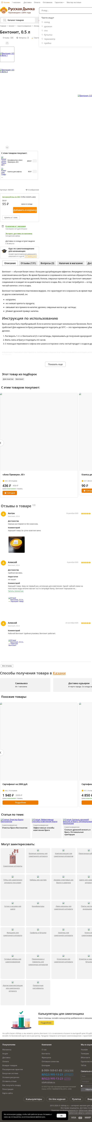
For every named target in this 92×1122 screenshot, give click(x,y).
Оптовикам (47, 2)
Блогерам (46, 1065)
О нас (44, 1049)
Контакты (46, 1053)
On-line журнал (57, 1099)
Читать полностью (15, 591)
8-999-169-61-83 (52, 1070)
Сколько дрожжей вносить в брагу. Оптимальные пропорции (77, 832)
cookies (19, 1114)
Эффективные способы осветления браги (43, 829)
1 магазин (16, 2)
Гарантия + (59, 2)
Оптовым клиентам (50, 1061)
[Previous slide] (7, 43)
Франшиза (46, 1057)
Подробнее (20, 802)
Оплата (37, 2)
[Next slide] (7, 147)
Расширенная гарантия (12, 1069)
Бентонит (20, 379)
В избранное (33, 190)
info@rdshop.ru (48, 1082)
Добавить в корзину (25, 210)
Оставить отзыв (9, 1081)
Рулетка (76, 1099)
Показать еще (55, 364)
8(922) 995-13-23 (52, 1074)
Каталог (12, 26)
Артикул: (7, 190)
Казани (59, 673)
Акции (5, 1053)
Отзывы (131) (28, 263)
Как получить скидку (11, 1085)
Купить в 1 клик (10, 217)
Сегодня (11, 493)
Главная (3, 26)
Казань (6, 2)
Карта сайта (7, 1093)
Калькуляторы (34, 1099)
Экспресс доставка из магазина (19, 234)
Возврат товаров (9, 1065)
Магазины (6, 1049)
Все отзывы (7, 666)
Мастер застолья (74, 2)
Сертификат (39, 38)
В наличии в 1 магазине (16, 226)
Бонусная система (10, 1073)
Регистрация (7, 1089)
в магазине (11, 489)
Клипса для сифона (15, 171)
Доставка (28, 2)
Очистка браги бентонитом (14, 828)
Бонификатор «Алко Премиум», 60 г (15, 161)
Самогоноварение (24, 26)
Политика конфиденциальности (64, 1110)
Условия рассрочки (10, 1077)
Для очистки (8, 379)
